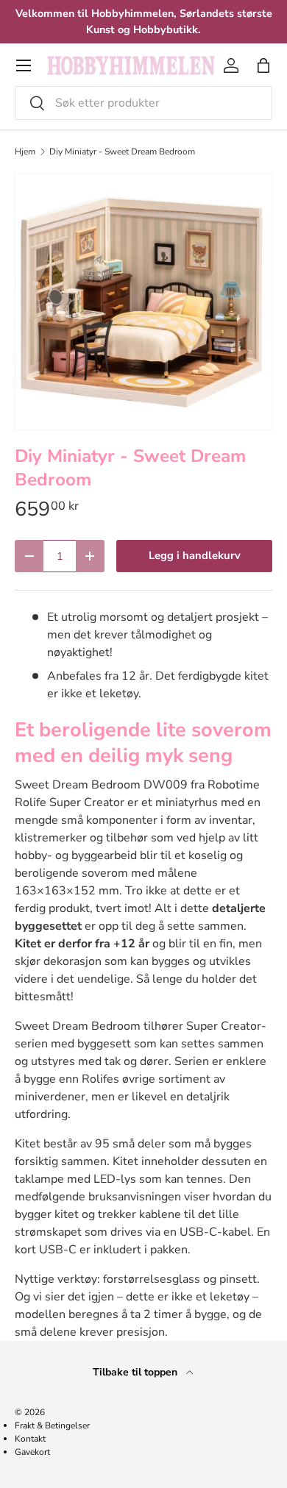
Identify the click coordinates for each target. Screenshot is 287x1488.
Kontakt (30, 1439)
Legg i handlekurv (195, 555)
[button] (263, 65)
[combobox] (143, 103)
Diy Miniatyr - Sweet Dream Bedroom (122, 151)
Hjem (25, 151)
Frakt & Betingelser (52, 1425)
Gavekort (32, 1452)
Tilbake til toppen (136, 1372)
